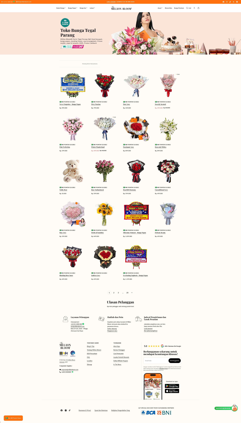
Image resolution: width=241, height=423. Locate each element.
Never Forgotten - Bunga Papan (70, 104)
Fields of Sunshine (97, 233)
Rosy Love (62, 233)
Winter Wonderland (98, 147)
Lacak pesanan (148, 328)
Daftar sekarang (112, 328)
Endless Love (95, 275)
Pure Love (126, 104)
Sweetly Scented (160, 104)
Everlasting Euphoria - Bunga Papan (135, 275)
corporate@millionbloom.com (68, 369)
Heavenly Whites (160, 147)
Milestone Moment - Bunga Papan (134, 233)
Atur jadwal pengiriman (150, 331)
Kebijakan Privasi (163, 368)
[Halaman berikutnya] (132, 293)
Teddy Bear (63, 190)
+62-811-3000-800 (8, 2)
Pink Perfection (64, 147)
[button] (188, 8)
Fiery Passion (95, 104)
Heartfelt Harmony (129, 190)
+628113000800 (66, 372)
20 (127, 293)
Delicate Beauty (160, 233)
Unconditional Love (161, 190)
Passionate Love (128, 147)
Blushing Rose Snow (66, 275)
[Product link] (72, 90)
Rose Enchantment (97, 190)
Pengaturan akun (112, 331)
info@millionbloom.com (24, 2)
